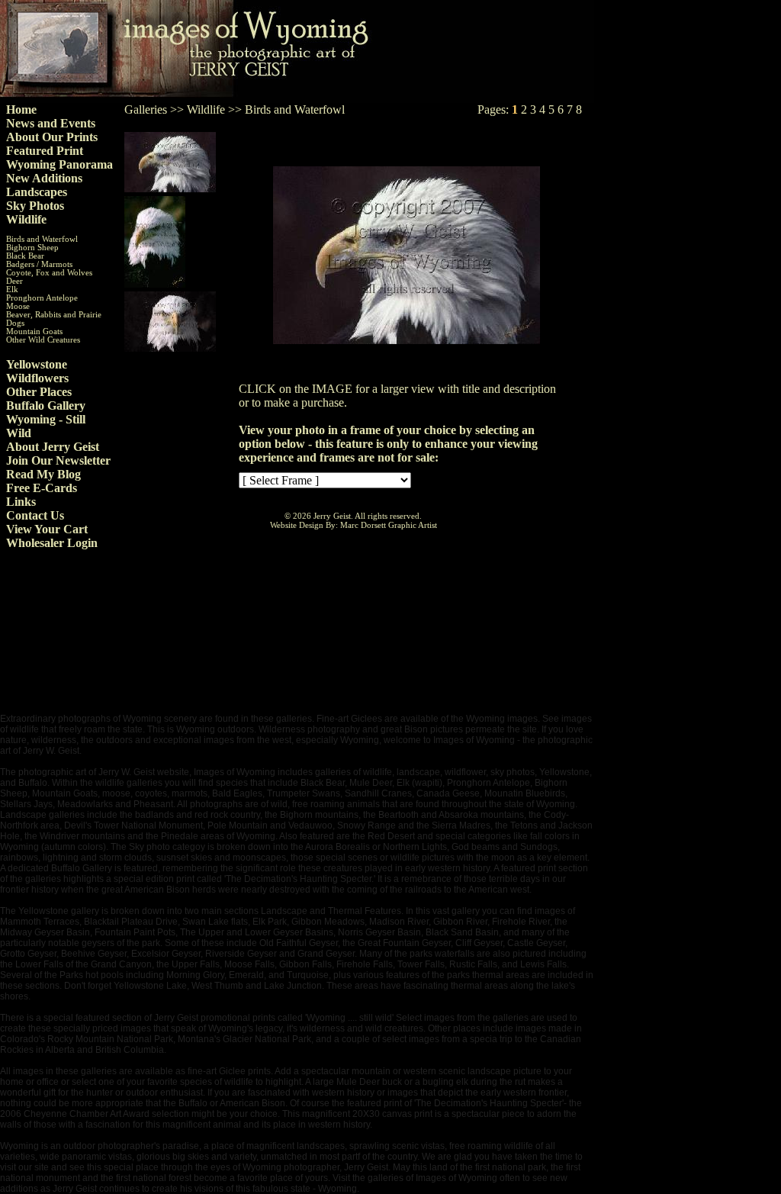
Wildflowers (37, 378)
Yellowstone (36, 364)
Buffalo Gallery (45, 405)
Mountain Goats (34, 331)
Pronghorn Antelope (42, 298)
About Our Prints (52, 136)
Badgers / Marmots (39, 264)
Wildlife (26, 219)
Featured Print (44, 150)
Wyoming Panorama (59, 164)
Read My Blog (43, 474)
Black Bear (25, 256)
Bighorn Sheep (32, 247)
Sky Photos (35, 205)
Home (21, 109)
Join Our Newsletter (58, 460)
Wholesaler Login (52, 542)
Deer (14, 281)
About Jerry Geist (52, 446)
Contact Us (35, 515)
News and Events (50, 123)
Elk (12, 289)
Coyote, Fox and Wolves (49, 273)
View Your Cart (47, 529)
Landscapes (36, 191)
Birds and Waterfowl (42, 239)
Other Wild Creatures (43, 340)
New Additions (44, 178)
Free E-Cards (41, 487)
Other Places (39, 391)
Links (21, 501)
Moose (18, 306)
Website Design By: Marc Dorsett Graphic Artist (353, 524)
